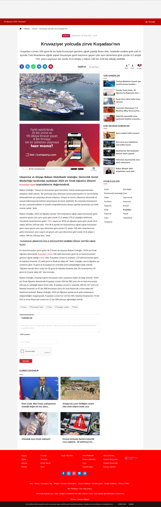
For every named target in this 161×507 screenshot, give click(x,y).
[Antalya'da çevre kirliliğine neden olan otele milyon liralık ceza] (80, 388)
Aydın (106, 189)
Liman (42, 258)
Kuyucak (107, 214)
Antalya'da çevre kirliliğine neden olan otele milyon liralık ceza (78, 405)
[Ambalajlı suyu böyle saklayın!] (38, 423)
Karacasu (127, 201)
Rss (31, 484)
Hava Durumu (108, 456)
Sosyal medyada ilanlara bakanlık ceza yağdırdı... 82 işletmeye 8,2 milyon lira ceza (78, 440)
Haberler (27, 29)
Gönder (26, 361)
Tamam (130, 504)
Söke (106, 218)
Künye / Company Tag (43, 484)
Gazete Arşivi (87, 467)
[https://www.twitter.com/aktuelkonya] (69, 473)
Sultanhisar (127, 218)
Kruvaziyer (24, 185)
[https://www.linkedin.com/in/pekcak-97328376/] (79, 473)
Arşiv (84, 463)
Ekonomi (44, 459)
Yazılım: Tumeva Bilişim (79, 499)
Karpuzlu (107, 206)
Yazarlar (151, 22)
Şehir (43, 467)
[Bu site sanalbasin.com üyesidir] (130, 458)
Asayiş (24, 456)
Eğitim (23, 459)
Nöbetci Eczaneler (110, 463)
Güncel (34, 29)
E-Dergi (44, 456)
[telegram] (39, 66)
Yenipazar (108, 222)
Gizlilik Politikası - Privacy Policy (116, 484)
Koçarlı (126, 206)
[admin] (85, 473)
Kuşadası (127, 210)
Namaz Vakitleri (109, 467)
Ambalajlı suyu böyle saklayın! (36, 439)
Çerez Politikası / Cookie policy (90, 484)
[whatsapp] (33, 66)
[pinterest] (50, 66)
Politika (24, 467)
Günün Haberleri (89, 459)
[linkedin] (45, 66)
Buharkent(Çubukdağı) (113, 193)
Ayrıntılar (122, 504)
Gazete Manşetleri (110, 459)
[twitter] (27, 66)
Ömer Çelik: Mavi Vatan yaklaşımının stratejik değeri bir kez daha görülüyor (39, 405)
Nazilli (125, 214)
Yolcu (50, 221)
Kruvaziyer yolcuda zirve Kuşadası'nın (53, 29)
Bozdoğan (127, 189)
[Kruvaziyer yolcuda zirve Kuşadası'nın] (59, 97)
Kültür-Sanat (45, 463)
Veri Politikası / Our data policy (80, 489)
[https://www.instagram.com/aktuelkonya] (74, 473)
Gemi (33, 185)
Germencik (127, 197)
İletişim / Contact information (65, 484)
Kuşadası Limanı (45, 254)
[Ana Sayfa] (20, 29)
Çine (125, 193)
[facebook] (21, 66)
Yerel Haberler (88, 456)
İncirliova (107, 201)
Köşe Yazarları (67, 456)
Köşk (106, 210)
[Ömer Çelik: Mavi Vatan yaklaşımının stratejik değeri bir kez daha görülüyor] (38, 388)
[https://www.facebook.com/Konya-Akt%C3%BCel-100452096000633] (63, 473)
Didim (106, 197)
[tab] (26, 318)
